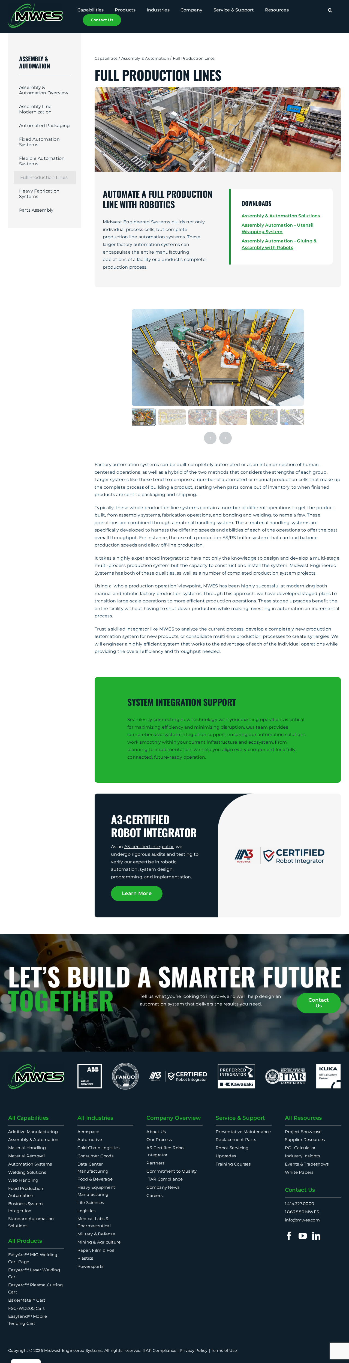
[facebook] (289, 1236)
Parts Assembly (36, 210)
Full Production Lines (44, 177)
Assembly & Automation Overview (43, 90)
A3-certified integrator (149, 846)
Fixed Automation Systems (39, 142)
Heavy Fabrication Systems (39, 193)
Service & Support (240, 1118)
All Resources (303, 1118)
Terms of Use (224, 1350)
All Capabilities (28, 1118)
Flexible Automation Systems (42, 161)
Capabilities (106, 58)
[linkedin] (316, 1236)
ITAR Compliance (159, 1350)
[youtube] (303, 1236)
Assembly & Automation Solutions (281, 215)
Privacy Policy (193, 1350)
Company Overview (173, 1118)
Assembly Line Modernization (35, 109)
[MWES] (35, 4)
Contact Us (300, 1190)
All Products (25, 1241)
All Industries (95, 1118)
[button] (330, 10)
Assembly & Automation (145, 58)
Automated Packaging (44, 125)
